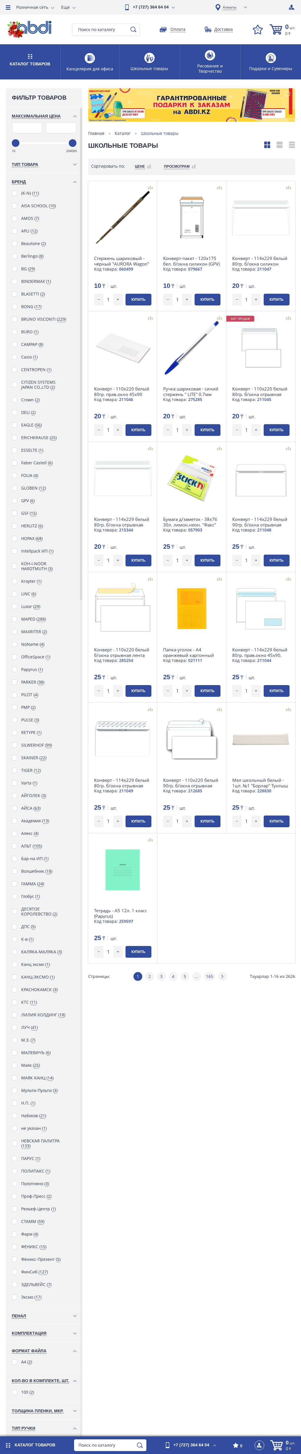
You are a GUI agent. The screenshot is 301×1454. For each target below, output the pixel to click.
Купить (138, 300)
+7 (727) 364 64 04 (151, 7)
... (196, 976)
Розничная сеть (32, 7)
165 (209, 976)
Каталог (123, 133)
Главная (96, 133)
